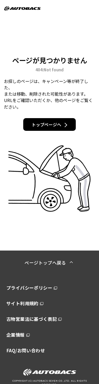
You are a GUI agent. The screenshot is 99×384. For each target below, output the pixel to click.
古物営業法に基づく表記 (31, 319)
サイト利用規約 (22, 303)
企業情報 (15, 334)
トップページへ (46, 124)
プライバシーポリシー (29, 287)
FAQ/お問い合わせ (25, 350)
